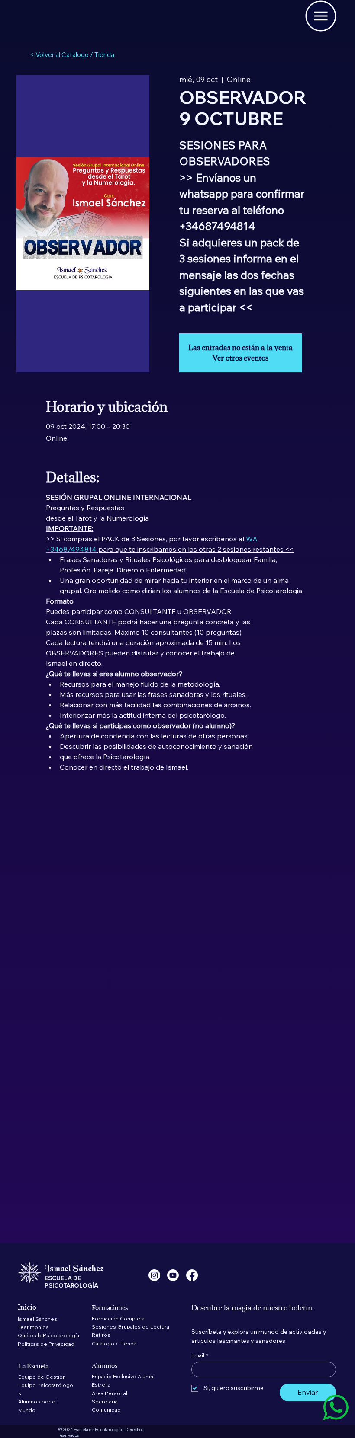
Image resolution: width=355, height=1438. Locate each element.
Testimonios (33, 1327)
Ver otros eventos (240, 358)
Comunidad (106, 1409)
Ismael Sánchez (37, 1319)
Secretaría (105, 1401)
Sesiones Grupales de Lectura (130, 1326)
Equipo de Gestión (42, 1377)
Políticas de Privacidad (46, 1344)
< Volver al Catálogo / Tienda (72, 55)
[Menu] (320, 16)
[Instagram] (154, 1275)
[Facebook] (192, 1275)
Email (199, 1355)
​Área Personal (109, 1393)
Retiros (101, 1335)
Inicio (27, 1307)
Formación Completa (118, 1318)
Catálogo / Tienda (114, 1343)
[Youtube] (173, 1275)
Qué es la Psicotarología (48, 1335)
